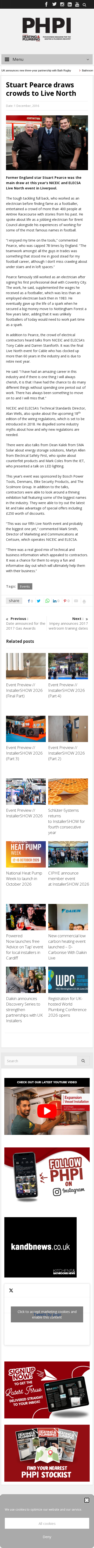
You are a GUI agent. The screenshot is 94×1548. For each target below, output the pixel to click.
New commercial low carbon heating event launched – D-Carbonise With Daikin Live (67, 947)
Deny (47, 1536)
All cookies (47, 1523)
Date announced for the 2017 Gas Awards (25, 623)
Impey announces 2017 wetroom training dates (68, 623)
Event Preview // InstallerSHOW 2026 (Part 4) (66, 690)
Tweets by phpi (47, 1314)
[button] (86, 1500)
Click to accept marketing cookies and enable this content (47, 1314)
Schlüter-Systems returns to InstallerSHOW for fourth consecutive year (66, 821)
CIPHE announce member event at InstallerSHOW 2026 (69, 878)
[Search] (83, 1060)
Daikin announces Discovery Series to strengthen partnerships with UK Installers (24, 1009)
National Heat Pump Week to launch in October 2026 (24, 878)
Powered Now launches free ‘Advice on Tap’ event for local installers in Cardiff (24, 947)
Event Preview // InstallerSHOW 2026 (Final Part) (24, 690)
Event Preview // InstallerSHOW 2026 (24, 813)
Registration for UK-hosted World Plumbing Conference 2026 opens (67, 1007)
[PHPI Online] (47, 29)
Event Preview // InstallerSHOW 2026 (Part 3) (24, 753)
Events (25, 586)
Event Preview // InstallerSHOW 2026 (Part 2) (66, 753)
